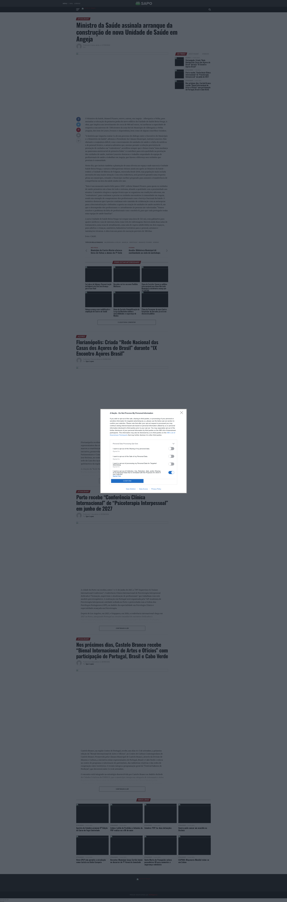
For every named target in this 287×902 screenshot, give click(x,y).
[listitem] (143, 444)
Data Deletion (131, 489)
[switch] (171, 448)
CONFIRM (127, 481)
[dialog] (143, 451)
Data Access (143, 489)
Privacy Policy (156, 489)
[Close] (182, 413)
